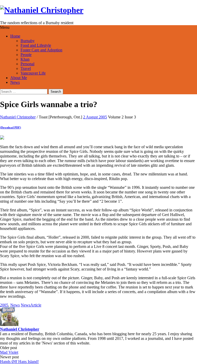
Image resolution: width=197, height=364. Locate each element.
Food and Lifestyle (36, 45)
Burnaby (28, 41)
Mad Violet (9, 352)
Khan (25, 59)
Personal (27, 64)
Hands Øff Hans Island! (19, 361)
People (26, 54)
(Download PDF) (10, 127)
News (15, 82)
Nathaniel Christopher (18, 117)
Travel (26, 68)
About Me (18, 78)
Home (15, 36)
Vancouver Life (33, 73)
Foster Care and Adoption (41, 50)
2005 (4, 305)
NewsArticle (31, 305)
